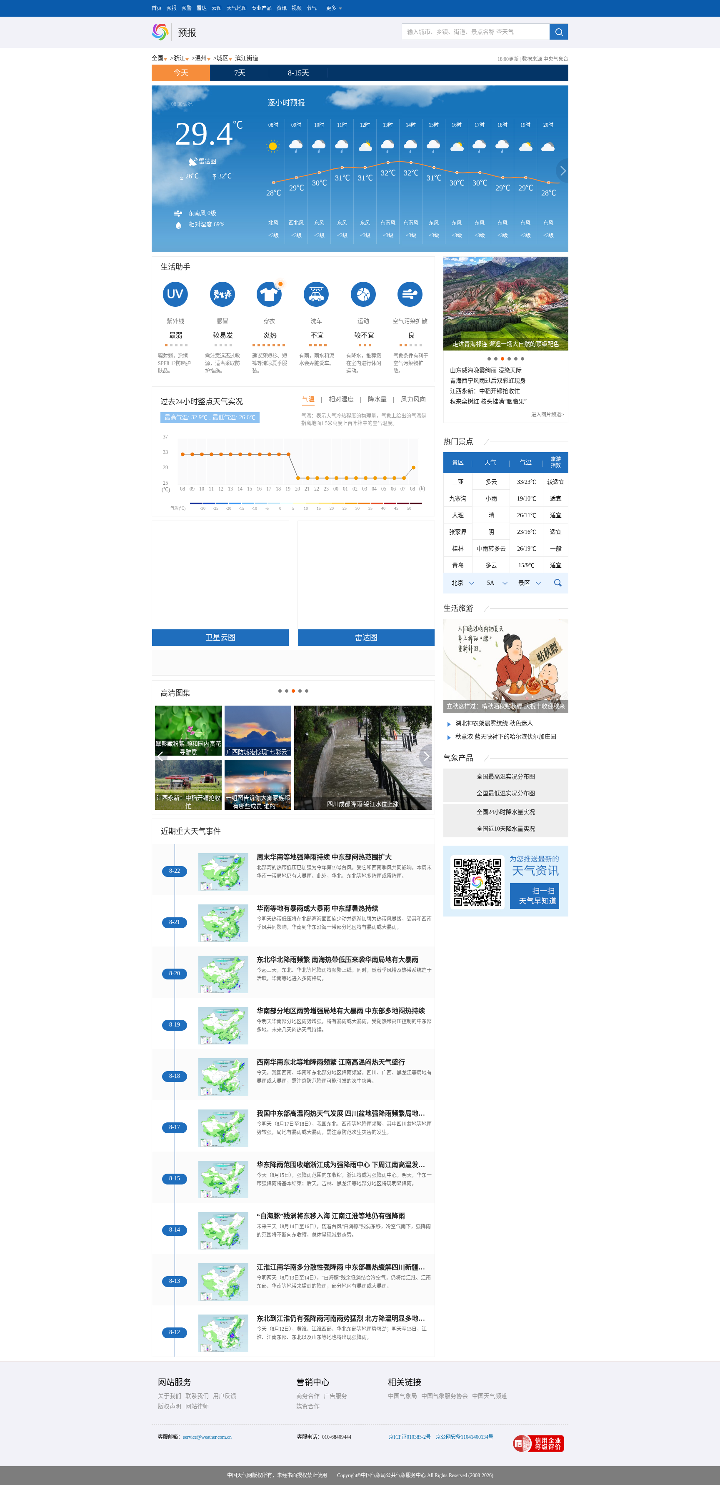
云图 (217, 8)
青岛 (458, 565)
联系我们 (197, 1396)
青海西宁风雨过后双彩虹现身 (488, 381)
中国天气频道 (489, 1396)
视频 (297, 8)
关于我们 (169, 1396)
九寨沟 (458, 499)
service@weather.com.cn (207, 1437)
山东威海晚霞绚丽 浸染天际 (486, 370)
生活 (458, 608)
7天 (239, 73)
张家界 (458, 532)
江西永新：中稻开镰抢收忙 (485, 391)
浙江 (179, 58)
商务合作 (308, 1396)
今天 (180, 73)
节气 (312, 8)
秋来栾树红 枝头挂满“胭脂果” (488, 401)
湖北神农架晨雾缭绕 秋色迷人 (494, 723)
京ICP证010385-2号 (410, 1437)
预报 (172, 8)
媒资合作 (308, 1406)
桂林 (458, 549)
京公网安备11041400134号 (464, 1437)
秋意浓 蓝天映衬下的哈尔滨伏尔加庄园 (505, 737)
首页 (157, 8)
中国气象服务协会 (444, 1396)
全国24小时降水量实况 (506, 812)
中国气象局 (402, 1396)
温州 (201, 58)
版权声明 (169, 1406)
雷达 (202, 8)
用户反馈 (224, 1396)
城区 (222, 58)
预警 (187, 8)
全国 (157, 58)
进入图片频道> (547, 415)
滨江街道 (246, 58)
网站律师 (197, 1406)
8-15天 (298, 73)
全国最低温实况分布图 (506, 793)
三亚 (458, 482)
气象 (458, 758)
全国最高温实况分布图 (506, 777)
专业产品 (262, 8)
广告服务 (335, 1396)
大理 (458, 515)
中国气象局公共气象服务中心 (393, 1475)
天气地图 (237, 8)
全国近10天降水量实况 (506, 829)
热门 (458, 442)
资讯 (282, 8)
